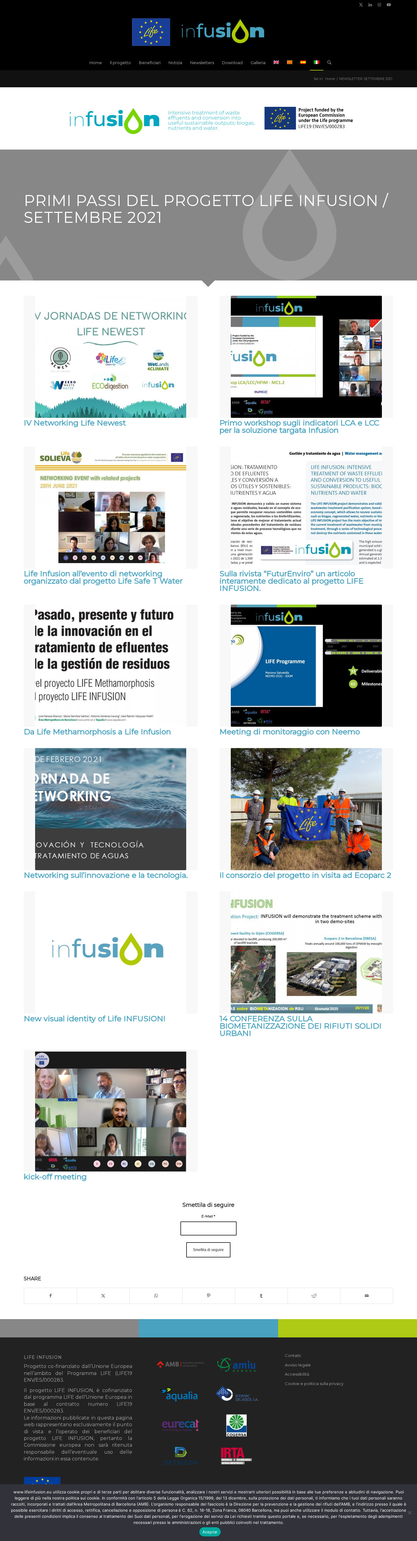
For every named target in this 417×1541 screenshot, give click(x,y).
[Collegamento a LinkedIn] (370, 4)
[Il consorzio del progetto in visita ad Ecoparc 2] (306, 809)
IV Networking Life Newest (75, 422)
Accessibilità (297, 1374)
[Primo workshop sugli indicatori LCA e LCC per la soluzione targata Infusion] (306, 357)
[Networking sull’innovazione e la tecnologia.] (111, 809)
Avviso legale (298, 1364)
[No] (409, 1513)
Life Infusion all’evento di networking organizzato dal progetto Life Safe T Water (103, 577)
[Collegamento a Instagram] (379, 4)
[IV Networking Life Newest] (111, 357)
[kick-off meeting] (111, 1111)
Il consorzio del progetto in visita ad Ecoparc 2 (305, 875)
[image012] (208, 32)
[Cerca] (327, 62)
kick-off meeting (55, 1176)
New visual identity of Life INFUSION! (94, 1018)
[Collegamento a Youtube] (388, 4)
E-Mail (208, 1216)
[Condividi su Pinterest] (209, 1296)
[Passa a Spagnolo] (303, 62)
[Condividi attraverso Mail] (366, 1296)
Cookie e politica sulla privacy (314, 1383)
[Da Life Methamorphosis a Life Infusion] (111, 666)
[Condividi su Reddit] (314, 1296)
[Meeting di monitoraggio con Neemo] (306, 666)
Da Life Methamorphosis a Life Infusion (97, 731)
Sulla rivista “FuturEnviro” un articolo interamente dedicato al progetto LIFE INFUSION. (291, 581)
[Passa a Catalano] (289, 62)
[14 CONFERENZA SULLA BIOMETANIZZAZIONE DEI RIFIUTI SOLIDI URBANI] (306, 953)
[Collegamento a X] (361, 4)
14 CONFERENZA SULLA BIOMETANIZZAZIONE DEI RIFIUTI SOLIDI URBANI (300, 1026)
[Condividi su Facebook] (50, 1296)
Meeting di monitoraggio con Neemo (289, 731)
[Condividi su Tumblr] (261, 1296)
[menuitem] (95, 62)
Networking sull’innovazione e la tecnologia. (106, 875)
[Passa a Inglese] (276, 62)
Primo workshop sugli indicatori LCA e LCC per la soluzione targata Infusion (299, 426)
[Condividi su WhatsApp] (156, 1296)
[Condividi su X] (103, 1296)
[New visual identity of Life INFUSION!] (111, 953)
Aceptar (210, 1531)
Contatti (293, 1355)
